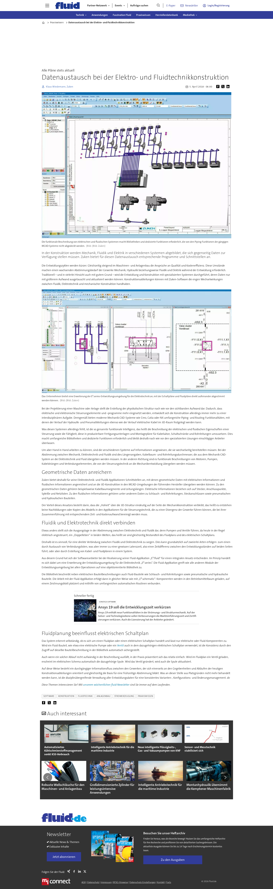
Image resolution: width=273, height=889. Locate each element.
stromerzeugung (124, 696)
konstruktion (66, 696)
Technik (80, 15)
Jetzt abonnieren (64, 857)
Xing (69, 871)
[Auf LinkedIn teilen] (228, 86)
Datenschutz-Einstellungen (142, 882)
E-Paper (170, 5)
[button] (47, 777)
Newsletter (191, 5)
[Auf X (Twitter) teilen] (223, 86)
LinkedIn (80, 871)
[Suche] (158, 5)
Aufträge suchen (139, 5)
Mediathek (189, 15)
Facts (168, 882)
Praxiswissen (143, 15)
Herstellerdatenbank (166, 15)
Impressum (106, 882)
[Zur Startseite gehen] (67, 5)
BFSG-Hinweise (120, 882)
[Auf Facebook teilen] (218, 86)
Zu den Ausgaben (173, 860)
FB (75, 871)
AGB (84, 882)
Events (118, 5)
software (48, 696)
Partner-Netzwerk (97, 5)
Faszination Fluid (122, 15)
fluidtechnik (85, 696)
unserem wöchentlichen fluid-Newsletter (106, 684)
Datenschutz (93, 882)
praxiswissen (145, 696)
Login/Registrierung (219, 5)
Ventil (120, 645)
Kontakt (161, 882)
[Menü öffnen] (47, 5)
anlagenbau (103, 696)
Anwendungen (100, 15)
